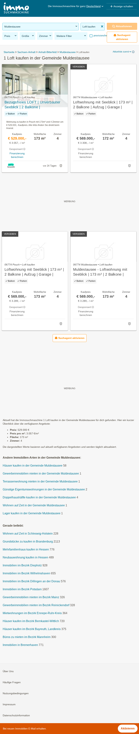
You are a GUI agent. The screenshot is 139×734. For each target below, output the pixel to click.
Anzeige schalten (123, 6)
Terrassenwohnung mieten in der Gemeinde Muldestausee (40, 481)
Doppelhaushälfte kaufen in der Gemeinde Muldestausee (39, 497)
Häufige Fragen (12, 682)
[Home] (16, 8)
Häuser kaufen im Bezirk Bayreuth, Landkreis (32, 629)
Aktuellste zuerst (121, 51)
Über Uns (8, 671)
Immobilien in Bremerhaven (20, 644)
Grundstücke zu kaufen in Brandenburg (28, 541)
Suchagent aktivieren (123, 37)
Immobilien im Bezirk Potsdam (22, 589)
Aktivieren (128, 728)
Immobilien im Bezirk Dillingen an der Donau (31, 581)
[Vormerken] (62, 70)
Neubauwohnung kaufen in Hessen (25, 557)
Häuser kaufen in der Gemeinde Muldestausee (32, 465)
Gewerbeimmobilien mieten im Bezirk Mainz (31, 597)
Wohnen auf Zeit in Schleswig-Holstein (28, 533)
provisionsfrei (100, 35)
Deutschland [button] (93, 6)
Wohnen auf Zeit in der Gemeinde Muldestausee (34, 505)
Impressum (9, 704)
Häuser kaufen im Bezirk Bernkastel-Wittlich (31, 621)
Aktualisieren (124, 26)
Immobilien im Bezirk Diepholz (22, 565)
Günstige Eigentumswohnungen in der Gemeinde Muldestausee (44, 489)
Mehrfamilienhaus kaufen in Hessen (26, 549)
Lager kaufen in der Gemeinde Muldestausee (31, 513)
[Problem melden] (60, 166)
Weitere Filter (64, 36)
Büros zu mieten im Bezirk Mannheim (26, 637)
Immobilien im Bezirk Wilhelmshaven (26, 573)
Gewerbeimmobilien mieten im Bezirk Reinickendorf (36, 605)
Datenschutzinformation (16, 715)
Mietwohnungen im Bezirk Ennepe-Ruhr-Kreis (32, 613)
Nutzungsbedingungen (16, 693)
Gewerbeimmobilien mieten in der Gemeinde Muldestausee (41, 473)
